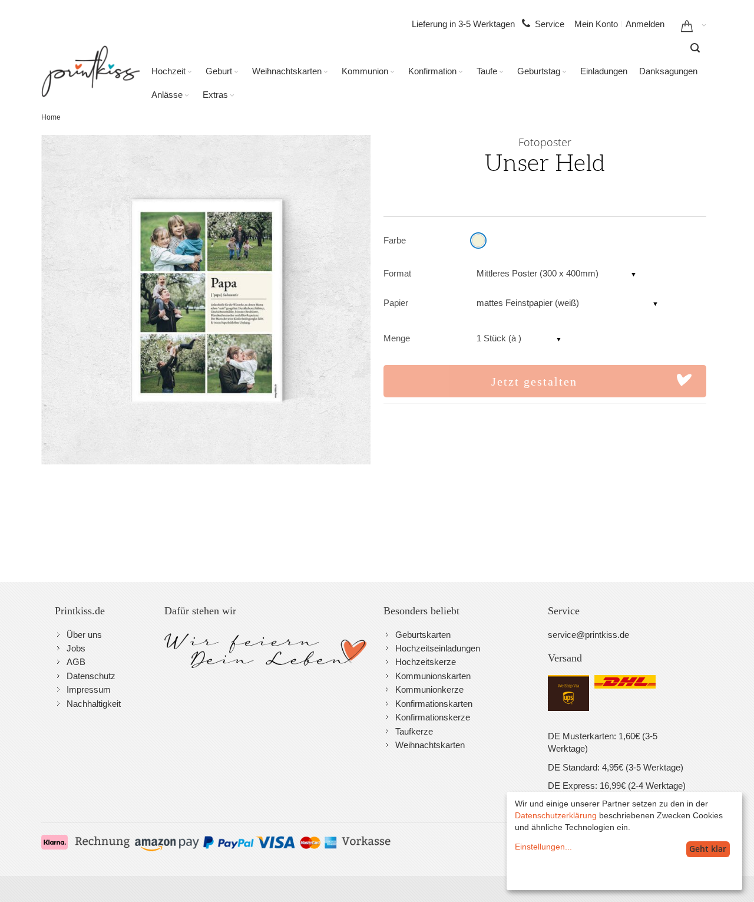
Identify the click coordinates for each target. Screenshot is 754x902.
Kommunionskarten (433, 676)
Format (397, 273)
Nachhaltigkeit (94, 704)
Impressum (89, 689)
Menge (396, 338)
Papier (395, 303)
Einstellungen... (543, 846)
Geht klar (707, 848)
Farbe (394, 240)
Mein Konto (596, 24)
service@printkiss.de (588, 635)
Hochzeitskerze (425, 662)
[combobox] (695, 48)
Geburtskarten (423, 635)
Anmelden (645, 24)
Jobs (76, 648)
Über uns (84, 635)
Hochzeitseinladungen (437, 648)
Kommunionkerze (429, 689)
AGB (76, 662)
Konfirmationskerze (432, 717)
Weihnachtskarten (430, 745)
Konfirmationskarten (433, 704)
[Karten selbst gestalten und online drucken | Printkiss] (90, 71)
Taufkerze (414, 731)
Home (51, 117)
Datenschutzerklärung (556, 815)
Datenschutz (91, 676)
